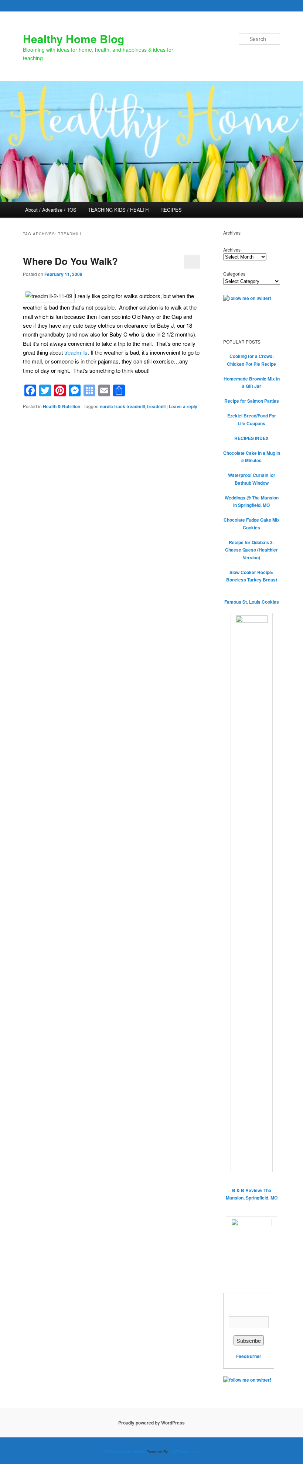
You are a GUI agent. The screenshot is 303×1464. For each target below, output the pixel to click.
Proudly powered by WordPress (151, 1422)
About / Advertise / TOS (50, 209)
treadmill (156, 406)
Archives (232, 249)
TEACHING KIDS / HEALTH (118, 209)
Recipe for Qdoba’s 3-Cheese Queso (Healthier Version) (251, 550)
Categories (234, 273)
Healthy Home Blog (73, 39)
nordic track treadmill (122, 406)
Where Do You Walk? (70, 261)
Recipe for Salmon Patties (251, 400)
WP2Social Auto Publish (124, 1451)
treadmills (76, 352)
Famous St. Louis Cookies (251, 601)
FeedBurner (248, 1356)
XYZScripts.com (186, 1451)
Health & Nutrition (61, 406)
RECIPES (171, 209)
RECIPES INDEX (251, 438)
